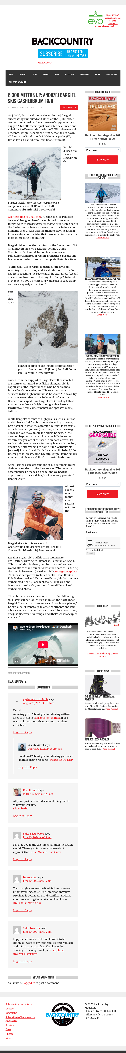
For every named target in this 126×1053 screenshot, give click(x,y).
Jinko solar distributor (27, 902)
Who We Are (110, 74)
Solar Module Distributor (46, 852)
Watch (21, 74)
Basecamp (69, 74)
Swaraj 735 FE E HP (61, 759)
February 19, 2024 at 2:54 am (45, 748)
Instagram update (65, 571)
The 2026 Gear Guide (18, 82)
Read (11, 74)
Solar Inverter (31, 928)
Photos (10, 1033)
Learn (45, 74)
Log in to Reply (22, 732)
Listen (34, 74)
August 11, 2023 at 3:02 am (38, 703)
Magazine (83, 74)
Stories (26, 673)
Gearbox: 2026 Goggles (97, 739)
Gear (55, 74)
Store (97, 74)
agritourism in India (35, 699)
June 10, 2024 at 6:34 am (37, 880)
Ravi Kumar (30, 790)
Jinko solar (30, 877)
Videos (9, 1038)
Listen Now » (102, 238)
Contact (10, 1008)
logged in (29, 982)
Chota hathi (20, 808)
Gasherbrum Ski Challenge (24, 216)
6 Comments (69, 107)
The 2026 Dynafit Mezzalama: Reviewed (100, 698)
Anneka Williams (20, 107)
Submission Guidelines (19, 1004)
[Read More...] (111, 709)
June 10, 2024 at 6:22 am (37, 837)
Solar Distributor (33, 833)
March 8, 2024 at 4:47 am (38, 793)
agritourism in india (48, 717)
